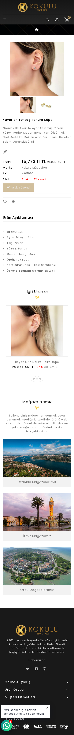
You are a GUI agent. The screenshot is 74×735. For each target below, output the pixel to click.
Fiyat (7, 162)
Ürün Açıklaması (18, 217)
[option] (28, 105)
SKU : (6, 173)
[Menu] (5, 19)
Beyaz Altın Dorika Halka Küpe (37, 362)
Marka (8, 167)
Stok (6, 179)
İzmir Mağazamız (37, 536)
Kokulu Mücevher (34, 167)
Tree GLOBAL (15, 719)
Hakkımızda (37, 660)
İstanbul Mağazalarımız (37, 482)
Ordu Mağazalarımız (37, 590)
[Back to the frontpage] (37, 30)
